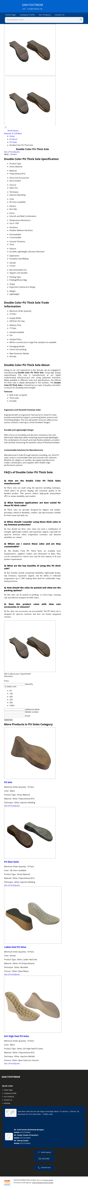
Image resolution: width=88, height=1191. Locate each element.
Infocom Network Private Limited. (42, 1183)
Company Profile (27, 15)
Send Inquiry (12, 130)
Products (13, 139)
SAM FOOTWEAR (32, 6)
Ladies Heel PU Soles (15, 947)
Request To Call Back (13, 133)
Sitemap (7, 1103)
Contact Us (60, 15)
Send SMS (46, 1159)
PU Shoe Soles (11, 861)
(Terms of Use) (48, 1180)
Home (12, 136)
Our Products (45, 15)
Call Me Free (45, 1167)
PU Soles (13, 142)
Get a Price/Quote (12, 152)
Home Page (11, 15)
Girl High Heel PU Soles (16, 1036)
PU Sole (8, 782)
